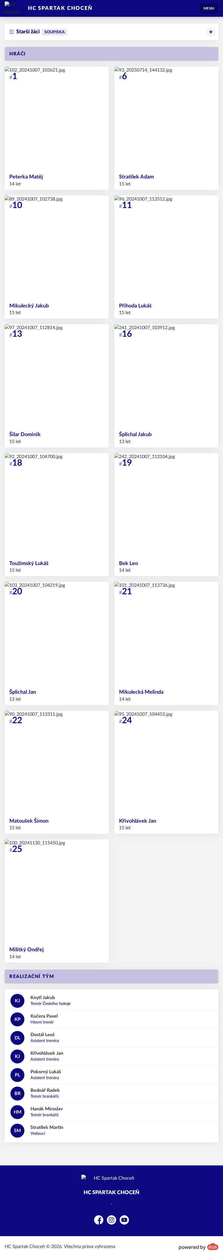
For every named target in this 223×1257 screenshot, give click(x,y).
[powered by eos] (198, 1246)
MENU (209, 8)
